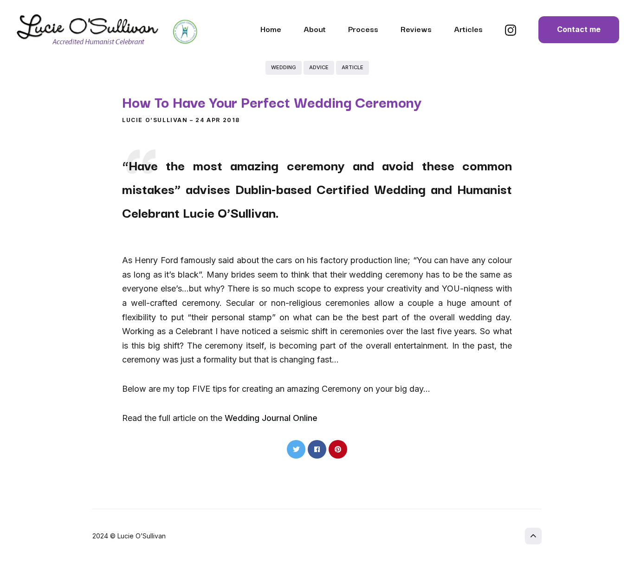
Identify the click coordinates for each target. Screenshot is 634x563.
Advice (319, 67)
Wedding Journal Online (271, 418)
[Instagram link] (510, 33)
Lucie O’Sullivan (155, 119)
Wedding (283, 67)
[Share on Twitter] (296, 449)
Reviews (416, 28)
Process (363, 28)
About (315, 28)
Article (352, 67)
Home (270, 28)
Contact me (579, 29)
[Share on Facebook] (317, 449)
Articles (468, 28)
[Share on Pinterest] (338, 449)
